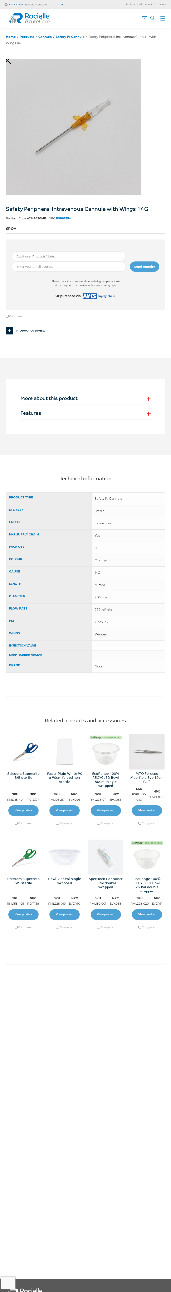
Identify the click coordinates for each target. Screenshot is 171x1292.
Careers (162, 4)
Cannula (45, 37)
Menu (161, 18)
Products (27, 37)
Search (153, 18)
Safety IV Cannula (70, 37)
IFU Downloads (134, 4)
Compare (15, 316)
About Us (150, 4)
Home (11, 37)
